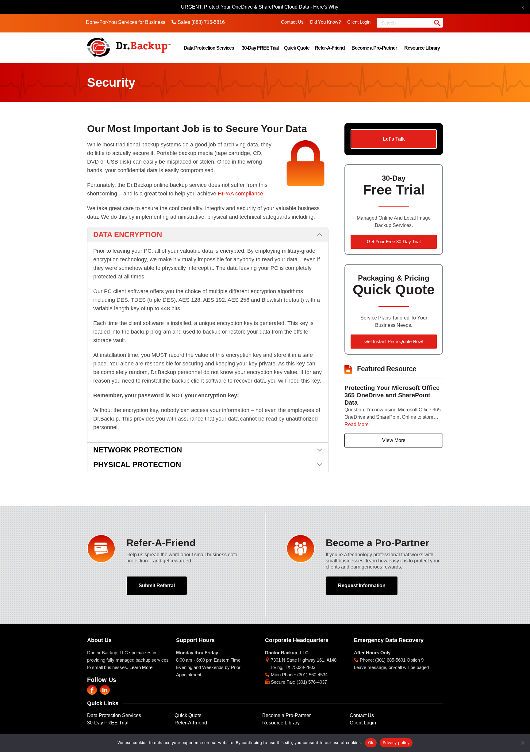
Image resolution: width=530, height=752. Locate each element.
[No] (522, 743)
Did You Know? (325, 22)
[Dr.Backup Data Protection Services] (129, 47)
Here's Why (325, 6)
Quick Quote (296, 48)
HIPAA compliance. (241, 194)
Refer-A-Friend (330, 48)
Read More (356, 424)
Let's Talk (394, 139)
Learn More (140, 667)
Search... (437, 23)
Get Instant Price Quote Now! (393, 341)
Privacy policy (396, 742)
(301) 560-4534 (312, 674)
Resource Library (422, 48)
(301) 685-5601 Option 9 (399, 660)
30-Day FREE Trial (260, 48)
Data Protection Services (209, 48)
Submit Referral (157, 585)
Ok (371, 742)
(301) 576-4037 (312, 682)
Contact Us (292, 22)
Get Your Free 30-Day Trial (394, 241)
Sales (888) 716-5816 (201, 22)
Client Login (359, 22)
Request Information (362, 585)
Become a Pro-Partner (374, 48)
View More (393, 440)
